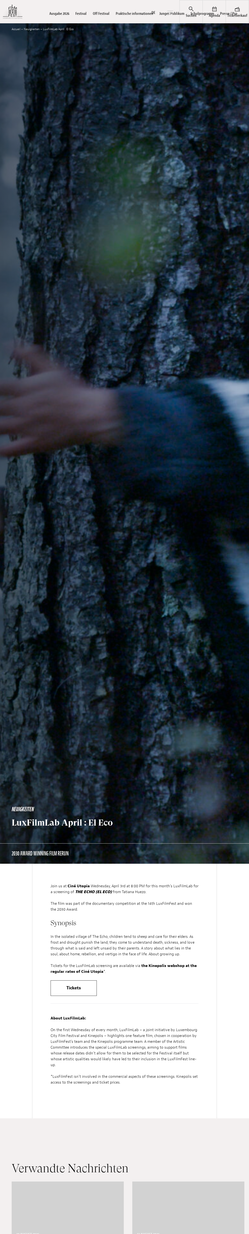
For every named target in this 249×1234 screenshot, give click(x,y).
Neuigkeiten (32, 29)
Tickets (73, 988)
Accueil (16, 29)
